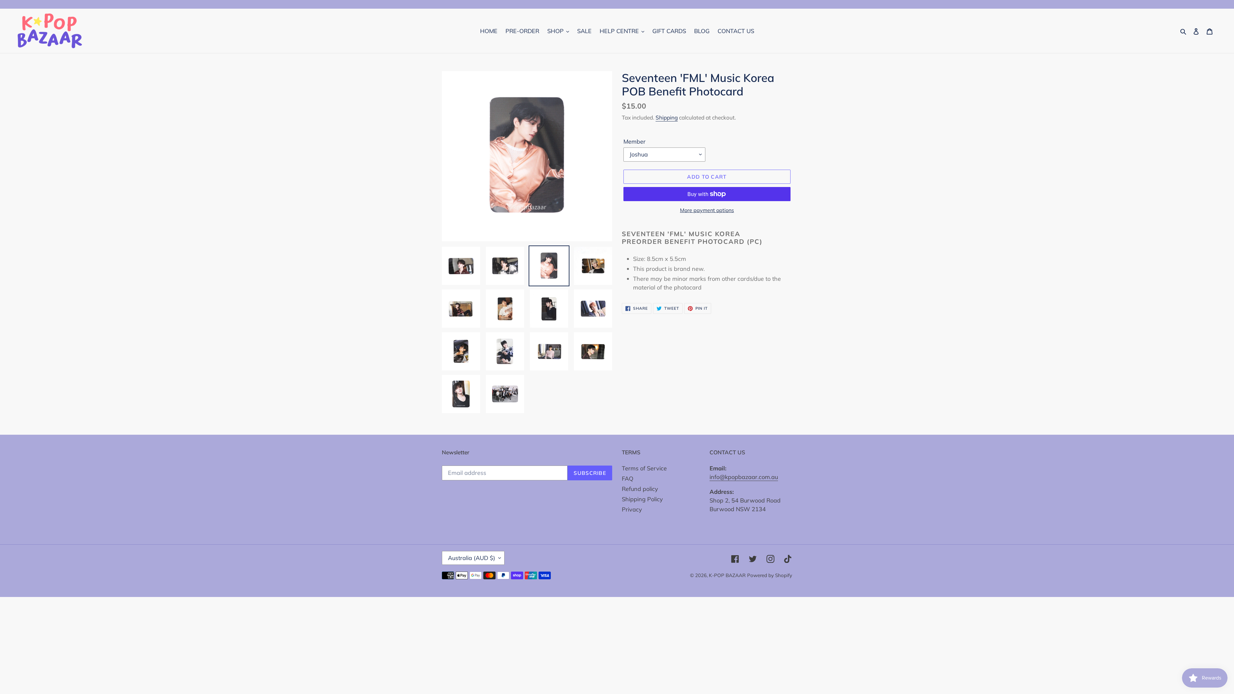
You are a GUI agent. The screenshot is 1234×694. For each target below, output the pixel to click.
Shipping (667, 117)
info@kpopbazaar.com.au (744, 477)
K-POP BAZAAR (727, 575)
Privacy (632, 509)
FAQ (627, 478)
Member (634, 141)
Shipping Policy (642, 499)
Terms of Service (644, 468)
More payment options (707, 210)
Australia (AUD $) (471, 558)
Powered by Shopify (769, 575)
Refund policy (640, 489)
